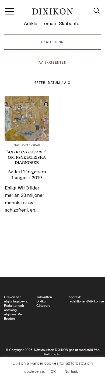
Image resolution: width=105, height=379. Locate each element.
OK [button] (53, 371)
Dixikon (52, 13)
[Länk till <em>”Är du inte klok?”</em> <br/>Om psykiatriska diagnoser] (27, 118)
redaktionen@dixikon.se (86, 301)
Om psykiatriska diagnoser (26, 157)
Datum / (56, 83)
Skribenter (70, 23)
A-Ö (67, 83)
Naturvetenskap (27, 145)
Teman (49, 23)
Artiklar (31, 23)
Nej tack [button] (71, 371)
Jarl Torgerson (30, 172)
